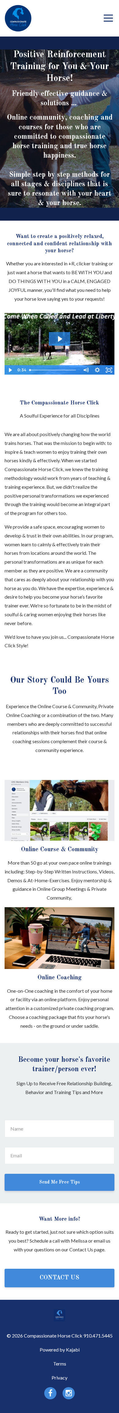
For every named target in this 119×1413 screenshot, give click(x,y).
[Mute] (86, 370)
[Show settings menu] (97, 370)
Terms (59, 1363)
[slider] (53, 370)
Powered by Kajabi (60, 1349)
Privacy (59, 1377)
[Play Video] (10, 370)
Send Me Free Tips (59, 1182)
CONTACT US (59, 1278)
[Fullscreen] (109, 370)
